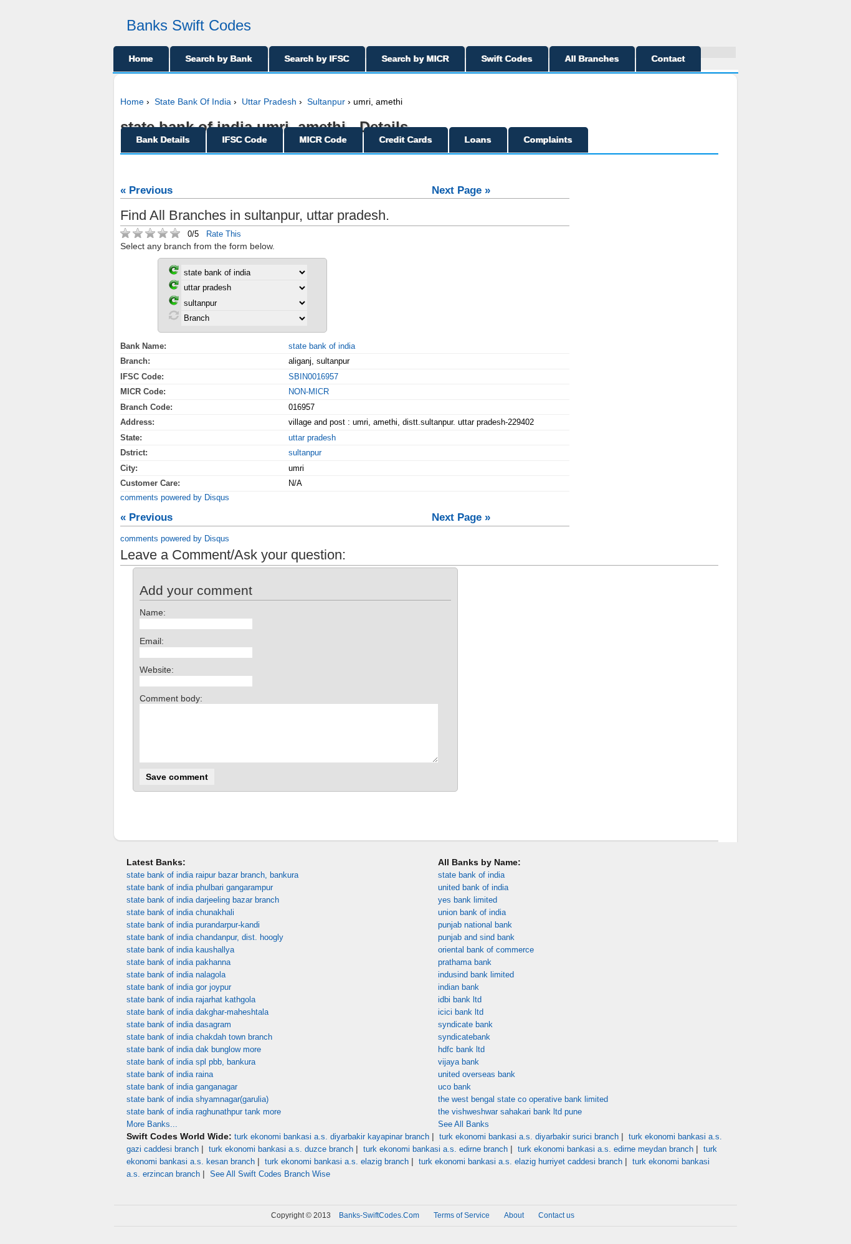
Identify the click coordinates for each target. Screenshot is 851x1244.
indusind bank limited (476, 974)
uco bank (454, 1086)
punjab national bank (475, 924)
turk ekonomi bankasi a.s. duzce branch (281, 1149)
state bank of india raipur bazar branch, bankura (212, 875)
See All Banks (463, 1124)
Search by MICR (415, 59)
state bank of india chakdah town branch (199, 1037)
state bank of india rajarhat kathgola (190, 999)
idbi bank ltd (460, 999)
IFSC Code (244, 140)
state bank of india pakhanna (178, 962)
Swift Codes (507, 59)
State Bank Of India (193, 102)
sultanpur (304, 452)
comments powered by (174, 497)
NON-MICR (308, 391)
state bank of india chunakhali (180, 912)
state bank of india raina (169, 1074)
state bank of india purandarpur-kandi (193, 924)
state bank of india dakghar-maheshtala (197, 1012)
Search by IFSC (317, 59)
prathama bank (465, 962)
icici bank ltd (460, 1012)
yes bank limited (467, 900)
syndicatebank (464, 1037)
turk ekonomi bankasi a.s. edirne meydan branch (605, 1149)
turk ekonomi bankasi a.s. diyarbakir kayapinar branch (331, 1136)
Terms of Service (462, 1215)
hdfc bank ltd (461, 1049)
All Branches (592, 59)
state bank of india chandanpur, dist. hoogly (204, 937)
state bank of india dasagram (178, 1024)
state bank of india (321, 346)
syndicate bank (465, 1024)
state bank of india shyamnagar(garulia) (197, 1099)
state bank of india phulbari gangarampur (199, 887)
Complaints (548, 140)
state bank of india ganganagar (181, 1086)
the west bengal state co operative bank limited (523, 1099)
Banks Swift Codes (188, 25)
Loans (478, 140)
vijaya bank (458, 1061)
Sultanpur (326, 102)
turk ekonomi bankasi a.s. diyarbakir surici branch (529, 1136)
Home (141, 59)
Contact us (556, 1215)
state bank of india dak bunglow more (193, 1049)
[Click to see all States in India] (174, 302)
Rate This (223, 234)
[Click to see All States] (174, 287)
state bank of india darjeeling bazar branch (202, 900)
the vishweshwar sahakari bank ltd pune (510, 1111)
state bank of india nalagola (176, 974)
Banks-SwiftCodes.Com (379, 1215)
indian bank (458, 987)
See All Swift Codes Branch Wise (270, 1174)
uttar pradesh (312, 437)
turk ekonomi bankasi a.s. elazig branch (337, 1161)
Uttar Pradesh (269, 102)
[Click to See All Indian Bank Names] (174, 272)
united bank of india (473, 887)
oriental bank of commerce (486, 949)
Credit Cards (405, 140)
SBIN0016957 (313, 376)
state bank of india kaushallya (180, 949)
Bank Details (163, 140)
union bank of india (472, 912)
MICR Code (323, 140)
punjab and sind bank (476, 937)
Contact (668, 59)
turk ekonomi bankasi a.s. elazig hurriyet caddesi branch (520, 1161)
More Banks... (152, 1124)
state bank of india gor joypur (178, 987)
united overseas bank (476, 1074)
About (514, 1215)
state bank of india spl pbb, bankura (190, 1061)
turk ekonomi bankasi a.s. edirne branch (435, 1149)
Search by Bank (219, 59)
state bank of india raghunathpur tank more (203, 1111)
